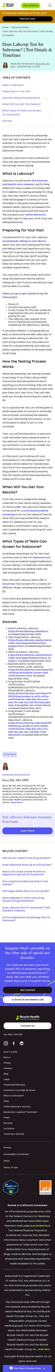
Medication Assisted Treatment (20, 1112)
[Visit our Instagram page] (6, 1043)
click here (44, 1349)
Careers (8, 1068)
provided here (41, 1226)
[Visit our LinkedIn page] (21, 1043)
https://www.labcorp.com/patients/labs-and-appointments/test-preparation (30, 643)
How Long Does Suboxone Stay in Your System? (25, 883)
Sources (7, 121)
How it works (10, 1052)
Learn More (27, 831)
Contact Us (27, 1026)
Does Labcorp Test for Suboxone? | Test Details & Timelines (26, 909)
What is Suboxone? (14, 1096)
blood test (8, 584)
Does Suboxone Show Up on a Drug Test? (27, 865)
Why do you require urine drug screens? (26, 858)
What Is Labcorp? (13, 85)
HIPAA (7, 1161)
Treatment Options (14, 1134)
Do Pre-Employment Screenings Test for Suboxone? (26, 919)
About (7, 1057)
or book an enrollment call (27, 1000)
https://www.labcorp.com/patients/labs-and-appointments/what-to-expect (30, 658)
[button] (50, 5)
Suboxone (39, 558)
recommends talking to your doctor (24, 241)
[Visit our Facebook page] (14, 1043)
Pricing (7, 1063)
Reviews (8, 1123)
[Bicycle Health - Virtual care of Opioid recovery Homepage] (8, 5)
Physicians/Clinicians (14, 1085)
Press (7, 1118)
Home (5, 27)
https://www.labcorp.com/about (28, 631)
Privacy (7, 1148)
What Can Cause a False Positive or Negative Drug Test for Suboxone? (24, 873)
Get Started (30, 5)
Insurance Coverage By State (19, 1090)
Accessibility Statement (16, 1154)
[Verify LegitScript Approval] (11, 1187)
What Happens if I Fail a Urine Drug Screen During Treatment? (23, 899)
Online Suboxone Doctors (17, 1107)
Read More (17, 802)
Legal (6, 1079)
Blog (6, 1074)
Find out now (27, 19)
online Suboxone (35, 215)
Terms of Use (11, 1168)
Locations (9, 1129)
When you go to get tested (19, 294)
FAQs (6, 1101)
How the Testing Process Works (21, 98)
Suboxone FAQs (20, 27)
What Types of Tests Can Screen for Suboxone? (21, 113)
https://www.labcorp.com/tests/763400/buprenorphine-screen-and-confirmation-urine (30, 673)
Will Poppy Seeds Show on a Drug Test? (26, 891)
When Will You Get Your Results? (21, 104)
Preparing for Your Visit (16, 91)
